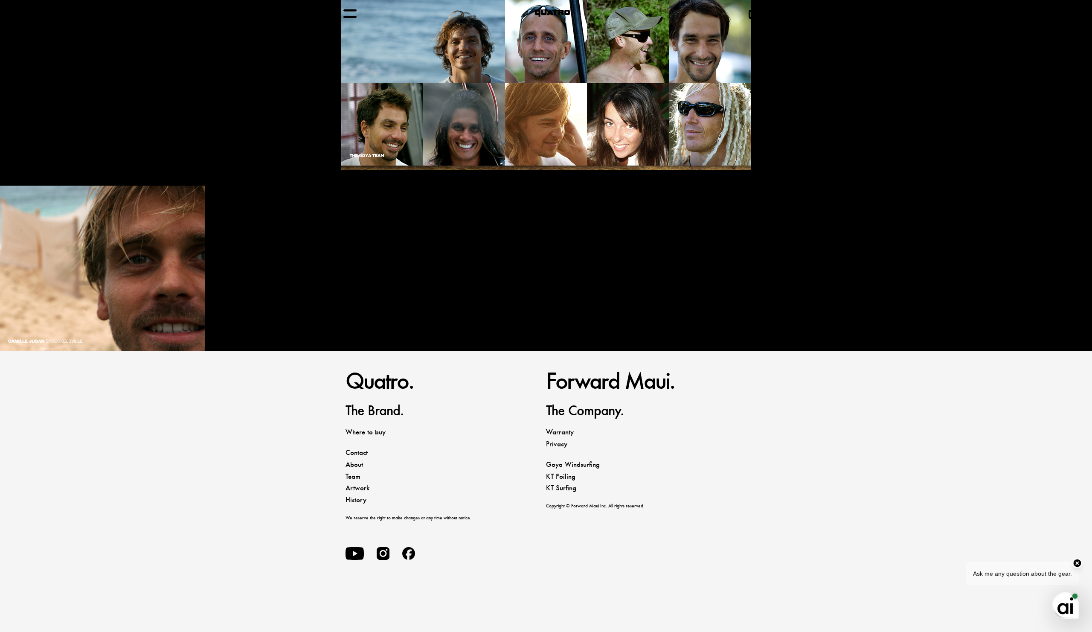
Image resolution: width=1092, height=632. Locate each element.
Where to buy (366, 432)
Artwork (357, 487)
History (356, 499)
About (354, 464)
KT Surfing (561, 487)
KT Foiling (560, 476)
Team (353, 476)
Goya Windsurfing (573, 464)
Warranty (560, 432)
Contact (357, 452)
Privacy (556, 444)
